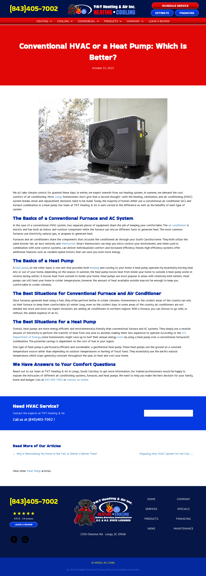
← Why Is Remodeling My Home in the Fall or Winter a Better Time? (55, 453)
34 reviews (27, 518)
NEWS (151, 528)
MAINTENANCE (183, 528)
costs (120, 337)
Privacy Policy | (106, 569)
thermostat (68, 243)
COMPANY (183, 499)
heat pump (21, 267)
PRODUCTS (151, 518)
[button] (51, 21)
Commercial (86, 21)
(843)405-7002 (34, 8)
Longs (58, 197)
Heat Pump (34, 471)
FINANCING (183, 518)
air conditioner (177, 225)
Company (133, 21)
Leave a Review (159, 21)
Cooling (63, 21)
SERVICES (151, 509)
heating (94, 267)
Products (111, 21)
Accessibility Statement (126, 569)
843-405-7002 (54, 379)
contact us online (77, 379)
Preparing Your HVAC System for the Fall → (166, 453)
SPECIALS (183, 509)
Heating (42, 21)
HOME (151, 499)
